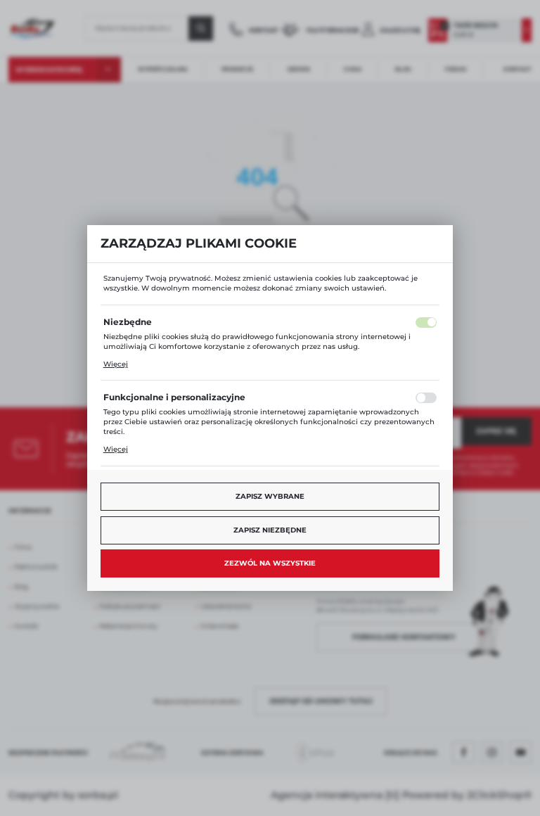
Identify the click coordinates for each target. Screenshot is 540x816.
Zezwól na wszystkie (270, 563)
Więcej (115, 364)
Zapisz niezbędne (270, 530)
